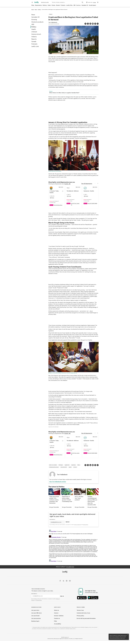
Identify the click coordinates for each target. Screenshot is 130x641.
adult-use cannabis (53, 464)
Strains (53, 5)
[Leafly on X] (63, 581)
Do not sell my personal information (86, 618)
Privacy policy (80, 615)
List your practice (36, 618)
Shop (32, 5)
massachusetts (64, 467)
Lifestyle (34, 32)
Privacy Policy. (39, 600)
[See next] (98, 183)
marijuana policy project (54, 467)
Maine (79, 464)
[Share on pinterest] (93, 24)
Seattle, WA (67, 184)
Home (32, 9)
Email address (52, 519)
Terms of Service (77, 524)
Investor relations (58, 615)
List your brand (35, 615)
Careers (56, 613)
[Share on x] (88, 24)
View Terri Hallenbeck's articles (57, 481)
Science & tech (36, 34)
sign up (67, 521)
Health (33, 29)
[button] (98, 24)
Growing (34, 19)
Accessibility (57, 624)
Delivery (45, 5)
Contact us (57, 618)
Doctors (78, 5)
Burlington (61, 464)
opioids (70, 467)
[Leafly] (36, 2)
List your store (35, 610)
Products (63, 5)
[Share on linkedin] (90, 24)
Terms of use (80, 610)
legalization (67, 464)
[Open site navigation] (32, 2)
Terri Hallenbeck (52, 22)
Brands (58, 5)
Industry (34, 36)
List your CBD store (36, 613)
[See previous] (95, 183)
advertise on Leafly (45, 2)
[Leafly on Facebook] (60, 580)
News (36, 9)
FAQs (55, 621)
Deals (49, 5)
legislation (73, 464)
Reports (33, 39)
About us (56, 610)
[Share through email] (95, 24)
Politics (39, 9)
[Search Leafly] (82, 2)
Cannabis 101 (84, 5)
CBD (74, 5)
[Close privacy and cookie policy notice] (127, 634)
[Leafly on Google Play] (93, 597)
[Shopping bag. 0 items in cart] (98, 2)
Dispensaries (38, 5)
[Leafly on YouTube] (70, 581)
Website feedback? (65, 566)
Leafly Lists (35, 46)
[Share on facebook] (85, 24)
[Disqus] (73, 546)
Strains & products (37, 22)
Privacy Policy (116, 638)
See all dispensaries (86, 183)
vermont (75, 467)
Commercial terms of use (83, 613)
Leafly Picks (69, 5)
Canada (33, 41)
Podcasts (34, 44)
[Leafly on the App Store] (82, 597)
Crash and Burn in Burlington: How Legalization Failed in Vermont (54, 9)
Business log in (35, 621)
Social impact (92, 5)
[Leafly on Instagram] (66, 581)
